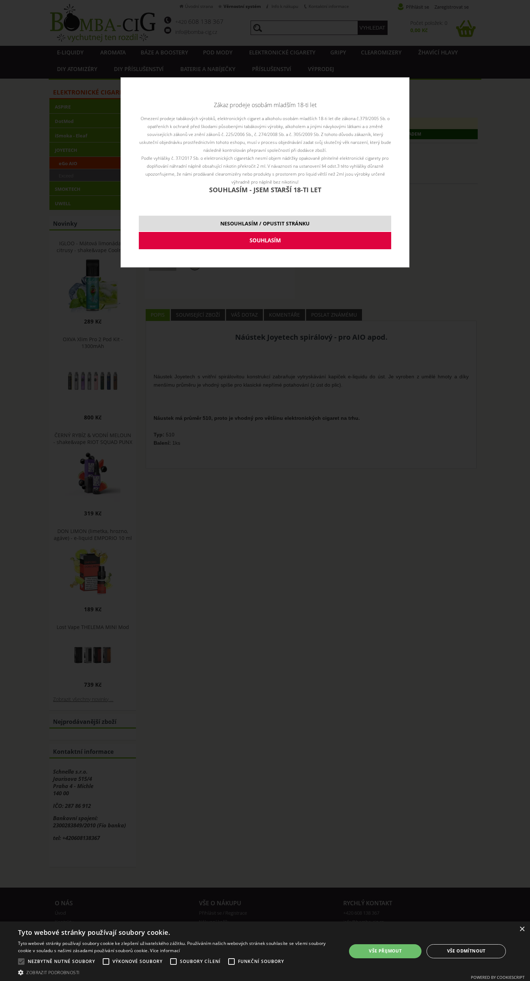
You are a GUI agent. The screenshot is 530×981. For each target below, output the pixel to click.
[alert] (265, 951)
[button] (177, 972)
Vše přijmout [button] (385, 951)
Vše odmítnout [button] (466, 951)
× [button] (522, 929)
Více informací (165, 950)
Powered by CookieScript (498, 977)
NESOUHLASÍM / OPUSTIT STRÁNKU (265, 223)
